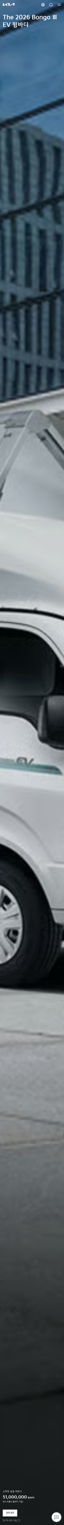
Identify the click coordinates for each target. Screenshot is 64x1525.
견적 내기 (10, 1513)
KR (43, 5)
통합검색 (51, 5)
